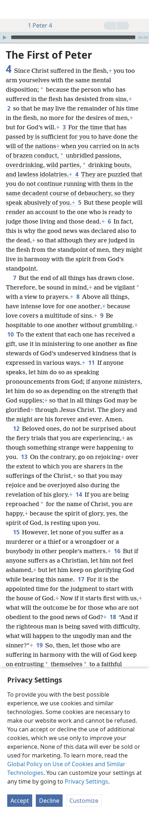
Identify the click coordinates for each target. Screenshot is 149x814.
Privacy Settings (86, 781)
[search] (140, 9)
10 (11, 334)
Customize (83, 801)
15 (17, 532)
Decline (49, 801)
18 (113, 617)
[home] (10, 9)
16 (118, 551)
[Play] (5, 37)
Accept (19, 801)
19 (40, 645)
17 (81, 579)
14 (79, 494)
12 (17, 429)
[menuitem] (10, 9)
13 (25, 457)
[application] (74, 37)
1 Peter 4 (40, 25)
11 (92, 363)
